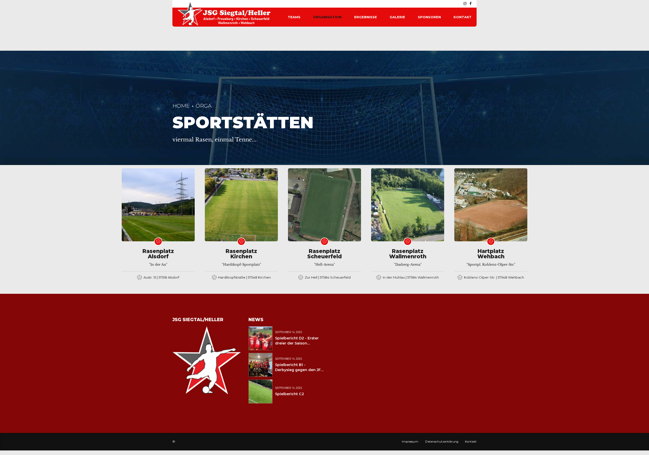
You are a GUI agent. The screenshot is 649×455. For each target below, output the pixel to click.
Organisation (327, 17)
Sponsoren (429, 17)
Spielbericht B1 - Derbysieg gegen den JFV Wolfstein (299, 369)
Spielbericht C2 (289, 394)
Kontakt (463, 17)
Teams (294, 17)
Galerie (397, 17)
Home (181, 106)
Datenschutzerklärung (441, 441)
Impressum (410, 441)
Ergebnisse (365, 17)
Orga (204, 106)
